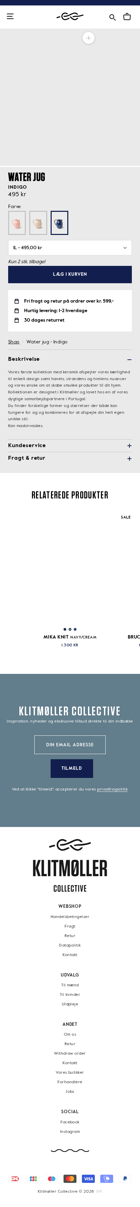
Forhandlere (69, 1082)
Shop (14, 342)
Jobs (70, 1092)
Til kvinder (70, 995)
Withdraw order (70, 1054)
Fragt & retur (27, 458)
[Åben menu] (10, 16)
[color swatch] (65, 629)
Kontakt (70, 955)
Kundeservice (27, 445)
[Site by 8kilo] (99, 1191)
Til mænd (70, 985)
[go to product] (70, 567)
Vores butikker (70, 1073)
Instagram (70, 1132)
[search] (112, 16)
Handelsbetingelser (70, 917)
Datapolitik (70, 945)
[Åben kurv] (127, 17)
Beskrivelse (24, 359)
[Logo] (70, 16)
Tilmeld (72, 768)
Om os (70, 1035)
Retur (70, 936)
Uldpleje (70, 1004)
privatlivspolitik (112, 789)
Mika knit (70, 637)
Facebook (70, 1122)
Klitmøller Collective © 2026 (66, 1192)
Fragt (70, 926)
